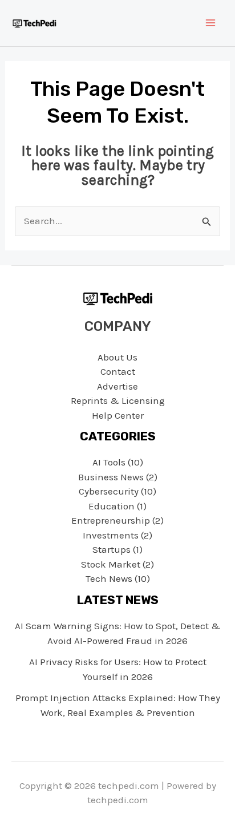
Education (111, 506)
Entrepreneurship (110, 520)
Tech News (109, 578)
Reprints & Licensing (118, 400)
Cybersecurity (109, 491)
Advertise (117, 386)
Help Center (118, 415)
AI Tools (108, 462)
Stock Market (110, 564)
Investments (111, 535)
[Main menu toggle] (211, 23)
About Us (117, 357)
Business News (111, 477)
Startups (111, 549)
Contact (117, 371)
